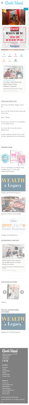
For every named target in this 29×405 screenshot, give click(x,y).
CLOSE (25, 9)
